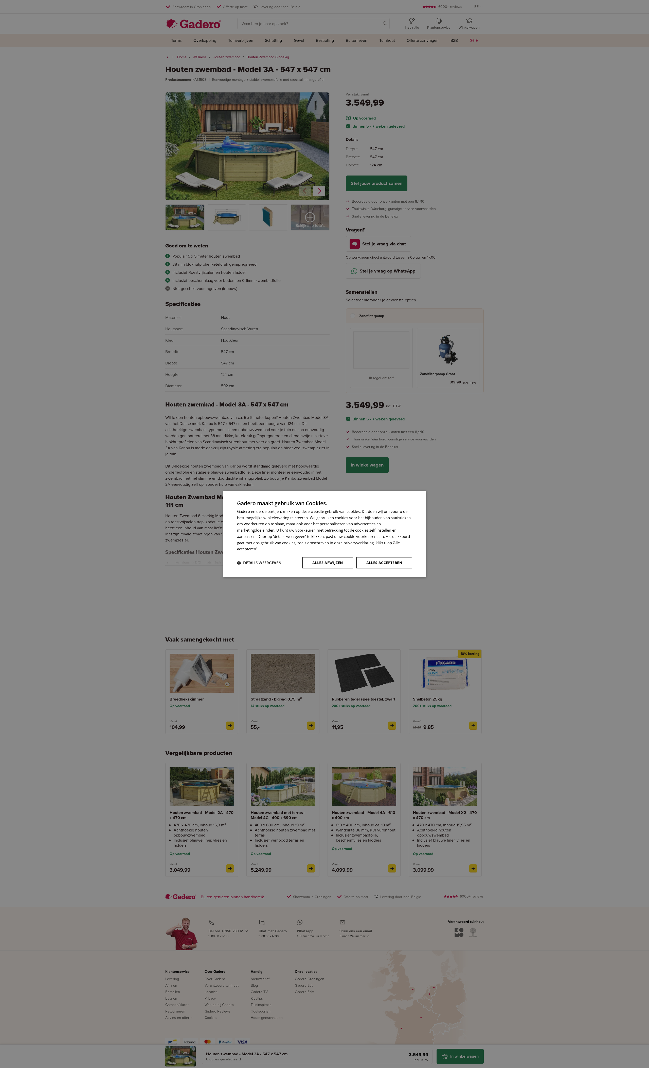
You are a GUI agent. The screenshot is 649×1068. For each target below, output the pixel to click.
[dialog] (324, 534)
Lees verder (269, 549)
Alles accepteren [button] (384, 562)
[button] (259, 563)
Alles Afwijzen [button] (327, 562)
